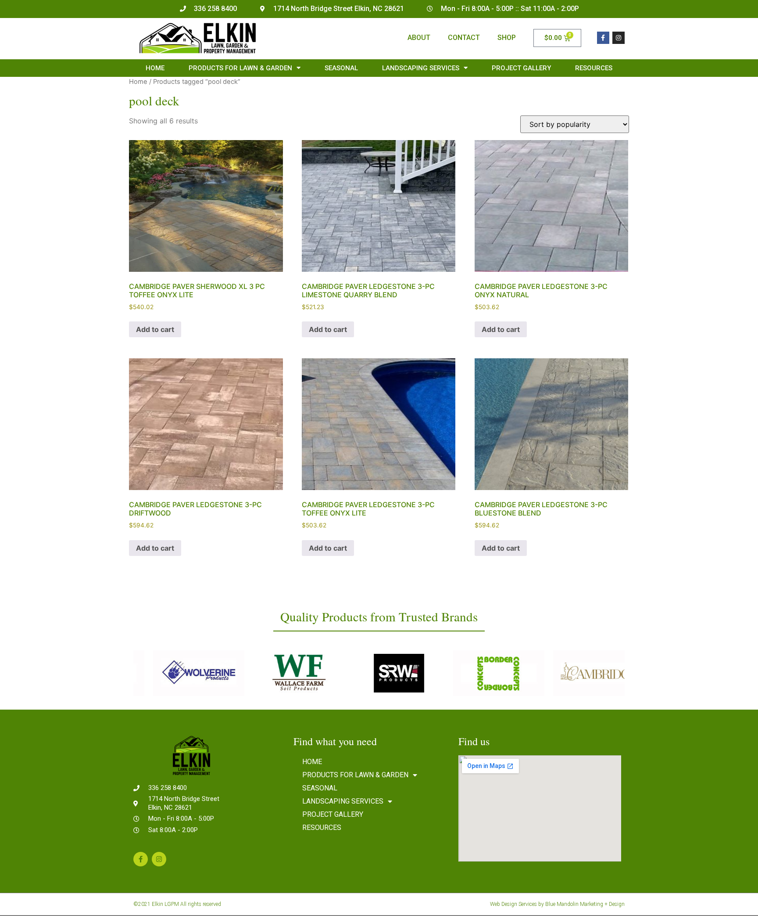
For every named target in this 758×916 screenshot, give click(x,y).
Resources (593, 68)
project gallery (521, 68)
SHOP (506, 37)
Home (138, 82)
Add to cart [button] (155, 329)
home (155, 68)
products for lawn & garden (240, 68)
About (419, 37)
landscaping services (420, 68)
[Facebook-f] (603, 38)
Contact (464, 37)
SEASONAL (341, 68)
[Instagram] (618, 38)
